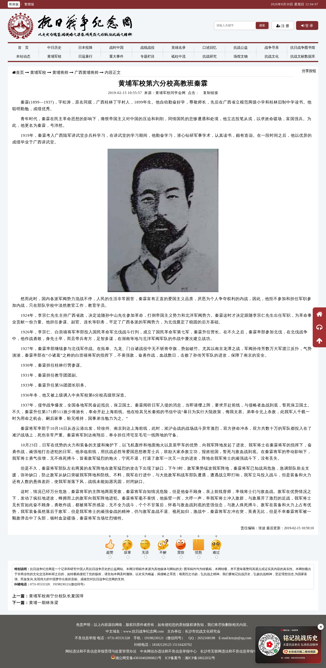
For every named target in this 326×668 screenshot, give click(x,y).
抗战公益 (241, 47)
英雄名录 (178, 47)
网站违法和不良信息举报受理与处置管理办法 (100, 651)
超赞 (109, 552)
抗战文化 (272, 56)
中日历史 (54, 47)
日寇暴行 (85, 56)
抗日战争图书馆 (302, 47)
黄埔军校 (54, 56)
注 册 (284, 25)
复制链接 (210, 93)
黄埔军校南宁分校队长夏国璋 (56, 596)
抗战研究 (209, 56)
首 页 (23, 47)
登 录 (308, 25)
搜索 (262, 25)
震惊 (180, 552)
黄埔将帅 (60, 72)
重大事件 (116, 56)
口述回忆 (209, 47)
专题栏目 (147, 56)
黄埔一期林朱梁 (44, 602)
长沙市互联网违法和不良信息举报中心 (230, 651)
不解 (163, 552)
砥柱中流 (178, 56)
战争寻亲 (272, 47)
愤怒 (198, 552)
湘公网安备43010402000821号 (138, 658)
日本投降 (85, 47)
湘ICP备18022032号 (200, 658)
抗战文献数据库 (302, 56)
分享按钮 (309, 71)
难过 (216, 552)
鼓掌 (127, 552)
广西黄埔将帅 (86, 72)
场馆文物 (241, 56)
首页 (20, 72)
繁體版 (29, 4)
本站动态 (23, 56)
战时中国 (116, 47)
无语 (145, 552)
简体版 (14, 4)
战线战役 (147, 47)
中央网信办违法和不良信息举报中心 (168, 651)
